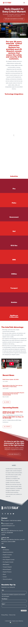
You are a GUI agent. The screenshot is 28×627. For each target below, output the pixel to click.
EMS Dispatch (6, 564)
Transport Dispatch (7, 567)
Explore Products (14, 454)
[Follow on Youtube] (13, 514)
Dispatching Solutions (8, 552)
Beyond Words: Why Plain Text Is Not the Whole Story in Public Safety (12, 386)
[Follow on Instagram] (8, 514)
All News (6, 402)
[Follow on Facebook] (5, 514)
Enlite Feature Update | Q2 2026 (11, 379)
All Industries (6, 549)
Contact (5, 576)
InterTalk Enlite (6, 557)
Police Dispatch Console (8, 559)
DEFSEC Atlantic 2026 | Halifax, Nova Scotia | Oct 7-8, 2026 (13, 412)
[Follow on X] (2, 514)
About (4, 574)
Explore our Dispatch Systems (14, 19)
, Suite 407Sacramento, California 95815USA (13, 541)
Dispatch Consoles (7, 554)
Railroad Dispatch (7, 569)
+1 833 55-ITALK (13, 520)
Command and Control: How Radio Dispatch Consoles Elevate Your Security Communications (13, 394)
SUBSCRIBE (23, 610)
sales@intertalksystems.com (8, 525)
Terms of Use (12, 615)
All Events (7, 426)
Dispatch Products (7, 572)
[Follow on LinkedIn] (11, 514)
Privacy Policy (4, 615)
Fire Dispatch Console (8, 562)
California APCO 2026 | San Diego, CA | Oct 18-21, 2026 (13, 417)
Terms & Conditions (7, 579)
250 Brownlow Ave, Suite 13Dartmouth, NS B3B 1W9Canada (12, 532)
